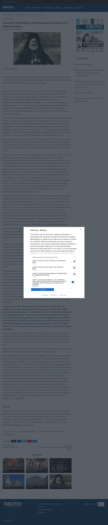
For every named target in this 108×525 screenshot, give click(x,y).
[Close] (81, 230)
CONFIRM (43, 289)
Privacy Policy (63, 295)
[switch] (74, 261)
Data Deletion (45, 295)
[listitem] (54, 257)
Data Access (54, 295)
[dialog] (54, 262)
